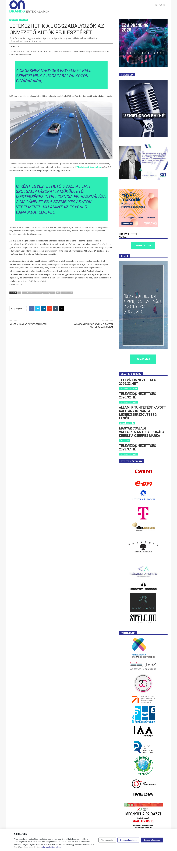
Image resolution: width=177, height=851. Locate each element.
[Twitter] (161, 5)
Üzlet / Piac (23, 20)
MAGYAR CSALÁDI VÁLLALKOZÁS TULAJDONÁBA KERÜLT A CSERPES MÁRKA (141, 432)
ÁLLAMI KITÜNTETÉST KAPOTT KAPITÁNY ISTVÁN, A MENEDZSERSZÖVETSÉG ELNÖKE (142, 413)
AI (19, 293)
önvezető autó (67, 293)
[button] (166, 5)
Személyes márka (127, 423)
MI (58, 293)
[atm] (138, 226)
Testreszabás (107, 840)
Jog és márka (14, 20)
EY (23, 293)
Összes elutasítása (128, 840)
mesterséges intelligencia (45, 293)
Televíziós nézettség (128, 388)
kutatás (30, 293)
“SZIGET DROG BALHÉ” (144, 115)
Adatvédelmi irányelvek (51, 847)
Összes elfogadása (152, 840)
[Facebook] (152, 5)
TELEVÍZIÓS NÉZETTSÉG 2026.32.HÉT (137, 395)
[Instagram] (156, 5)
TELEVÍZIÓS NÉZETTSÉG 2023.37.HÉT (137, 447)
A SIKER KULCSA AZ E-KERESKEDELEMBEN (28, 324)
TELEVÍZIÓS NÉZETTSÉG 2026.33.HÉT (137, 382)
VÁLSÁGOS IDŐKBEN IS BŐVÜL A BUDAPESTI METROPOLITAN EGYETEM (93, 325)
